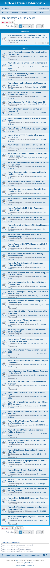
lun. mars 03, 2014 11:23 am (38, 296)
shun (24, 315)
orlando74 (26, 304)
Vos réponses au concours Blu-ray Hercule (26, 35)
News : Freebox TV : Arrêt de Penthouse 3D (26, 102)
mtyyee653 (26, 37)
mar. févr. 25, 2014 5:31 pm (38, 425)
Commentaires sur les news (18, 18)
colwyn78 (26, 343)
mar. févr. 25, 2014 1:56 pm (36, 483)
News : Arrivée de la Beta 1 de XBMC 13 (25, 218)
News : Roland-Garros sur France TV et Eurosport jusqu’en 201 (24, 236)
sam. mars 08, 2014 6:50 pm (38, 149)
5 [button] (32, 26)
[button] (16, 26)
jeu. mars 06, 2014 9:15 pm (38, 158)
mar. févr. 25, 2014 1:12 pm (37, 502)
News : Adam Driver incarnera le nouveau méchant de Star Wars (25, 340)
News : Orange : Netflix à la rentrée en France (27, 128)
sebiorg (25, 56)
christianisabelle (28, 67)
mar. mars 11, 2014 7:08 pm (37, 104)
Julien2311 (26, 386)
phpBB (18, 560)
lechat (25, 149)
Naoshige (26, 454)
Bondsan (26, 520)
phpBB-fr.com (28, 563)
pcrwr (25, 104)
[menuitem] (7, 8)
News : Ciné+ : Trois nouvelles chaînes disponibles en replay (24, 93)
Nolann (25, 296)
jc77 (24, 483)
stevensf (25, 375)
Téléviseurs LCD (21, 40)
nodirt (24, 502)
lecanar (25, 425)
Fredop (25, 158)
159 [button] (38, 26)
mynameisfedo (27, 364)
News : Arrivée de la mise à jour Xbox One (26, 182)
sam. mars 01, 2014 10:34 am (38, 315)
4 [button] (29, 26)
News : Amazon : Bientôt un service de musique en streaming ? (24, 321)
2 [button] (23, 26)
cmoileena (26, 354)
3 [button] (26, 26)
